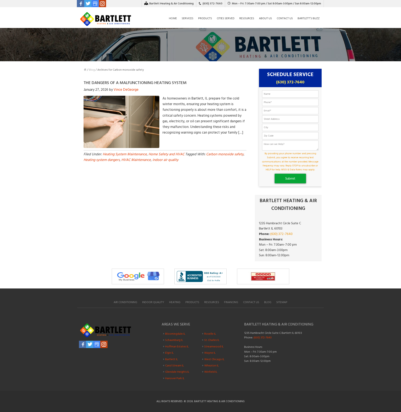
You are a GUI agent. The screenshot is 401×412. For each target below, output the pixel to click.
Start (284, 286)
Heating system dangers (102, 160)
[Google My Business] (95, 3)
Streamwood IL (213, 346)
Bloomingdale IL (175, 333)
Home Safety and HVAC (166, 154)
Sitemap (281, 302)
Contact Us (251, 302)
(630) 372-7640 (212, 3)
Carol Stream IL (174, 365)
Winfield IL (210, 371)
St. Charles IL (211, 340)
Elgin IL (169, 352)
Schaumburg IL (174, 340)
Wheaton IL (211, 365)
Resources (211, 302)
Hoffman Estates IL (177, 346)
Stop (287, 286)
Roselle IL (210, 333)
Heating (174, 302)
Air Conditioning (125, 302)
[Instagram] (102, 3)
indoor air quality (165, 160)
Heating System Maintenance (125, 154)
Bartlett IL (171, 359)
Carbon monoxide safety (225, 154)
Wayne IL (210, 352)
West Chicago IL (214, 359)
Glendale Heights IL (177, 371)
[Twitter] (87, 3)
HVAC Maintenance (136, 160)
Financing (231, 302)
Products (192, 302)
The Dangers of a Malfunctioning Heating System (135, 82)
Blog (92, 69)
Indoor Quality (153, 302)
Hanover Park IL (174, 378)
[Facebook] (80, 3)
